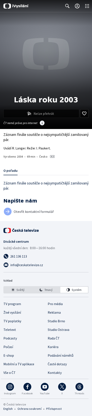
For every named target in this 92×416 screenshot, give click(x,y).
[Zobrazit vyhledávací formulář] (67, 6)
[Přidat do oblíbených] (84, 113)
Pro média (55, 304)
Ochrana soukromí (30, 409)
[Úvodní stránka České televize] (21, 230)
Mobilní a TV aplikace (18, 364)
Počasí (8, 347)
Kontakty (55, 372)
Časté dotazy (57, 364)
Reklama (54, 312)
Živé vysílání (12, 312)
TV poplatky (12, 321)
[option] (18, 290)
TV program (12, 304)
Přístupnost (54, 409)
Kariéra (53, 347)
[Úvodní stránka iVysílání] (15, 6)
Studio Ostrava (58, 329)
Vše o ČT (9, 372)
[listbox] (46, 289)
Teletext (9, 329)
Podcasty (10, 338)
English (8, 409)
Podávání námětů (60, 355)
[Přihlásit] (77, 6)
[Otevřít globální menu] (87, 6)
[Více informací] (42, 123)
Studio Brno (56, 321)
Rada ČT (54, 338)
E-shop (8, 355)
